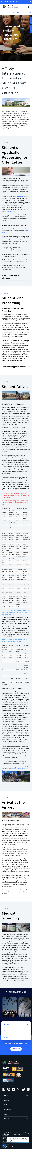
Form (24, 701)
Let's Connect (16, 1048)
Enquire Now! (30, 29)
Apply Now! (30, 21)
